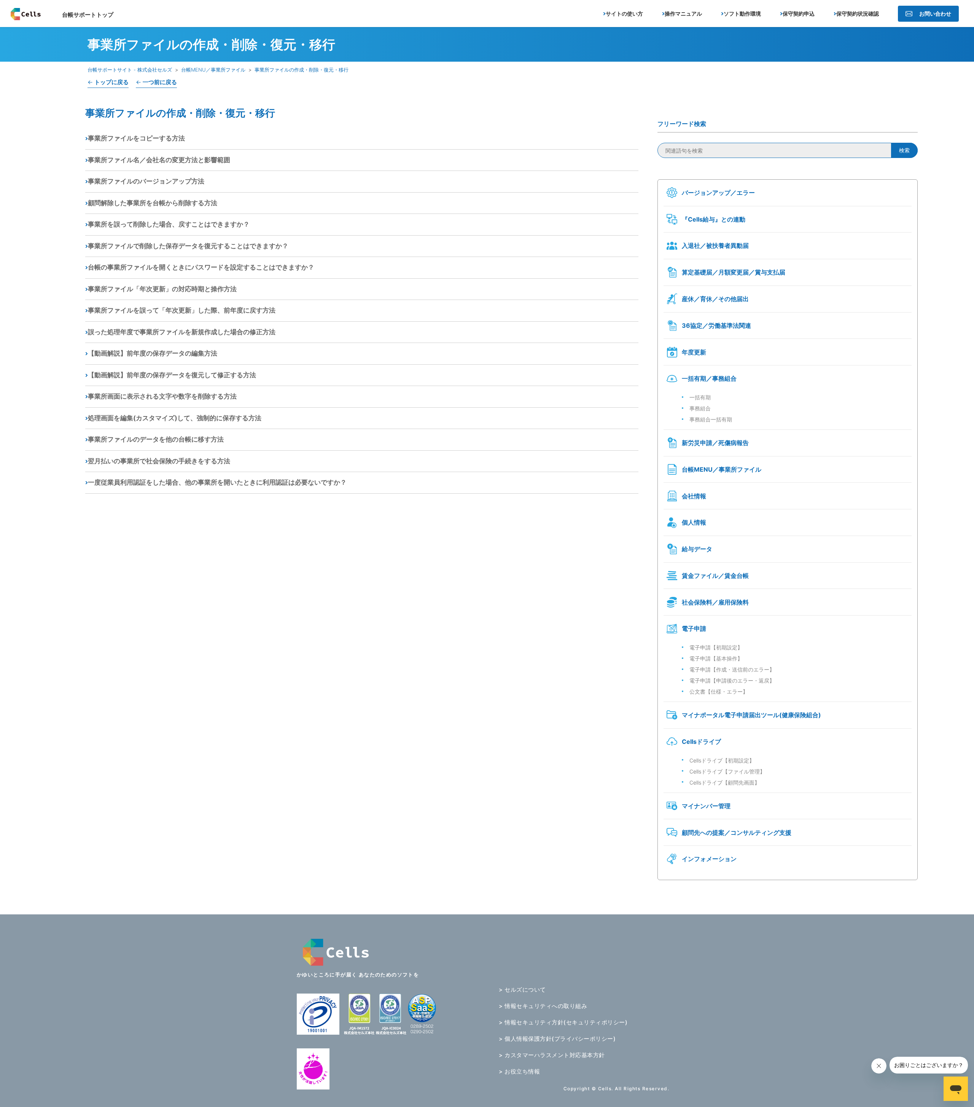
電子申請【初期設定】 (716, 647)
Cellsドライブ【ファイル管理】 (727, 771)
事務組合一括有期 (710, 419)
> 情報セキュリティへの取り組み (543, 1006)
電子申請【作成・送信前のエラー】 (732, 669)
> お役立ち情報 (519, 1071)
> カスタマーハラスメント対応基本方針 (552, 1055)
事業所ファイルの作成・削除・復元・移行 (302, 70)
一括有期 (700, 397)
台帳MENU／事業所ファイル (213, 70)
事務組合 (700, 408)
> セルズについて (522, 989)
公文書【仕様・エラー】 (718, 691)
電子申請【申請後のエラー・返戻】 (732, 680)
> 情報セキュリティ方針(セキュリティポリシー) (563, 1022)
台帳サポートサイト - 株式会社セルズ (130, 70)
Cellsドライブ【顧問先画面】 (724, 782)
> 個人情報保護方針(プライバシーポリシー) (557, 1038)
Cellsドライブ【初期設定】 (721, 760)
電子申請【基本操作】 (716, 658)
